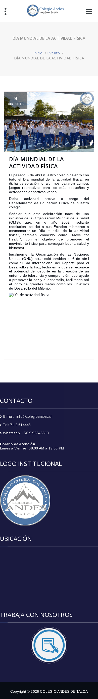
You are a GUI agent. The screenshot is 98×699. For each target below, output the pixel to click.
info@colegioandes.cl (34, 416)
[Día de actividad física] (49, 319)
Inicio (37, 52)
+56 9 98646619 (35, 433)
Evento (53, 52)
